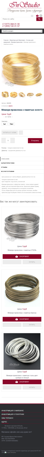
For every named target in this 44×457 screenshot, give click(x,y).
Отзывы (4, 167)
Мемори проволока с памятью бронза (22, 313)
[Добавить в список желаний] (21, 132)
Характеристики (7, 163)
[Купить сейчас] (10, 132)
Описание (5, 159)
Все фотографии (7, 171)
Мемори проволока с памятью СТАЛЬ (22, 250)
